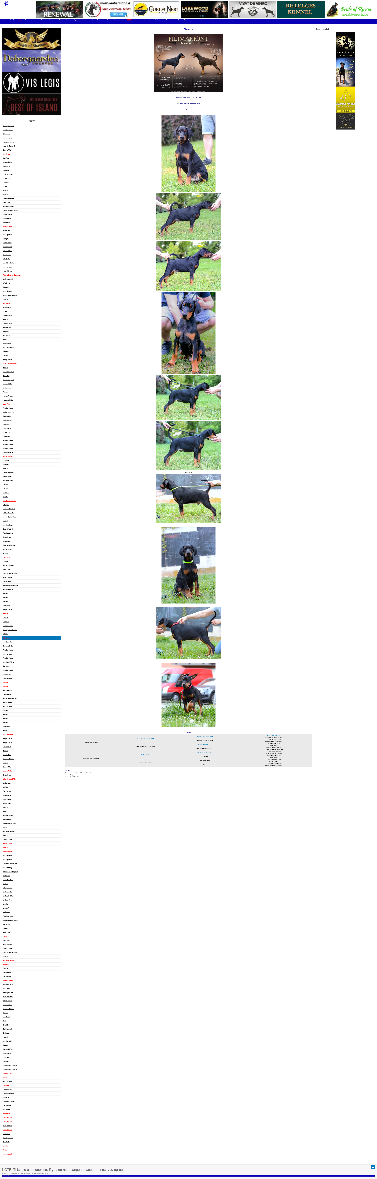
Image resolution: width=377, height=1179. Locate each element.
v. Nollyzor (6, 505)
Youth (61, 20)
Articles (92, 20)
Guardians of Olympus (10, 864)
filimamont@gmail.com (75, 779)
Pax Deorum (7, 791)
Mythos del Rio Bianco (273, 735)
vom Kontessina (8, 815)
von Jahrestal (7, 549)
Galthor (5, 884)
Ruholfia (5, 682)
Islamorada (6, 924)
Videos (150, 20)
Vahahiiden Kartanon (9, 263)
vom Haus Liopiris (8, 206)
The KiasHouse (7, 690)
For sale (68, 20)
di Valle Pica (6, 186)
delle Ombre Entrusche (10, 1065)
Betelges (6, 182)
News (20, 20)
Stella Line (6, 1033)
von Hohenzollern (8, 372)
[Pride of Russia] (349, 9)
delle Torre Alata (8, 997)
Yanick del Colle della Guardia (145, 738)
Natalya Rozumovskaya (10, 585)
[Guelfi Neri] (155, 9)
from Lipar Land (8, 916)
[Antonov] (345, 72)
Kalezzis (5, 319)
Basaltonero (7, 255)
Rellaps (5, 835)
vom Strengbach (8, 944)
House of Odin (7, 384)
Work (35, 20)
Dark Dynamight (8, 678)
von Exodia (6, 1109)
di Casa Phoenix (8, 452)
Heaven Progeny (8, 396)
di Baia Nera (6, 170)
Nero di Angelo (7, 843)
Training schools (119, 20)
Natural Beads (7, 271)
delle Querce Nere (8, 198)
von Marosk (6, 335)
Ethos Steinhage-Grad (204, 744)
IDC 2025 (129, 20)
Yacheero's (6, 912)
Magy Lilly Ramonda (9, 146)
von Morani (6, 154)
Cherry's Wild (7, 150)
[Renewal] (59, 9)
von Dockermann (8, 734)
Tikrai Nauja (6, 376)
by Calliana (6, 876)
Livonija (5, 904)
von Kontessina (7, 138)
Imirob (5, 339)
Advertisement (140, 20)
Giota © (165, 20)
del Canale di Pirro (8, 896)
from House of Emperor (10, 872)
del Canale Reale (8, 984)
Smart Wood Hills (8, 529)
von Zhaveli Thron (8, 662)
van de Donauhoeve (9, 831)
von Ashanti (6, 988)
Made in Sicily (7, 343)
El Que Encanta (7, 1073)
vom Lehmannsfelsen (10, 295)
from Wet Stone (8, 174)
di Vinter (5, 634)
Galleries (108, 20)
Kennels (84, 20)
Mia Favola (6, 303)
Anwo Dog (6, 1097)
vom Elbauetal (7, 642)
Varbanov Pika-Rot (9, 509)
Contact (157, 20)
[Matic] (31, 39)
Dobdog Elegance (8, 126)
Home (5, 20)
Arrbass (5, 751)
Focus (5, 827)
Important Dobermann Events (179, 20)
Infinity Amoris (7, 360)
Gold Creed (6, 940)
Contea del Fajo (8, 1049)
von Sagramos (7, 235)
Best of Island (7, 243)
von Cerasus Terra (8, 347)
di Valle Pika (6, 178)
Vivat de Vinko (7, 771)
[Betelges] (300, 9)
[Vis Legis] (31, 83)
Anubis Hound (7, 214)
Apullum (5, 190)
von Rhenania (7, 1041)
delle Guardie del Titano (10, 210)
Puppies (76, 20)
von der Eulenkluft (8, 565)
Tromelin (6, 666)
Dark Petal (6, 158)
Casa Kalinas (7, 416)
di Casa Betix (7, 795)
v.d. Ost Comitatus (8, 513)
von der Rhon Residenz (10, 698)
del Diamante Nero (9, 412)
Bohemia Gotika (8, 646)
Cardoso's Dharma (8, 472)
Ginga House (7, 537)
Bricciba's (6, 964)
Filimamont (6, 638)
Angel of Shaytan (8, 408)
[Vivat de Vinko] (252, 9)
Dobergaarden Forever (10, 630)
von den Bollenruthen (9, 517)
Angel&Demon (7, 609)
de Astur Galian (7, 839)
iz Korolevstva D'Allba (9, 779)
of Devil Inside (7, 291)
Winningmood (7, 247)
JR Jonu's (6, 1085)
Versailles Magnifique (9, 823)
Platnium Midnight (8, 533)
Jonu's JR (6, 493)
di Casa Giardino (8, 980)
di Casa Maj (6, 436)
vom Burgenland (8, 130)
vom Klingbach (7, 1154)
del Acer (5, 787)
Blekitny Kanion (7, 851)
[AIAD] (107, 9)
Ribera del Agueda (8, 1101)
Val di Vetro (6, 202)
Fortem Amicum (8, 589)
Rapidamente (7, 819)
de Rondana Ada (8, 279)
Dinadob (5, 561)
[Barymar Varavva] (345, 45)
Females (52, 20)
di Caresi (5, 299)
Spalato (5, 618)
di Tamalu (6, 460)
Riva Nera (6, 464)
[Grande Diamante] (345, 121)
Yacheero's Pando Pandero (204, 752)
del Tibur (5, 497)
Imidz (4, 811)
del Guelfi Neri (7, 420)
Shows (27, 20)
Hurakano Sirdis (8, 400)
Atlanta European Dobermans (12, 275)
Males (43, 20)
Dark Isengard (7, 1029)
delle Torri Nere (7, 799)
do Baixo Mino (7, 226)
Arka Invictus (7, 218)
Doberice (6, 936)
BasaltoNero (7, 755)
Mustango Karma (8, 142)
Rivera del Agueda (8, 380)
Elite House (6, 134)
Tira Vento (6, 1142)
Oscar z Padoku (145, 754)
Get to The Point (8, 880)
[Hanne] (31, 61)
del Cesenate (7, 428)
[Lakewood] (204, 9)
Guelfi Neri (6, 1061)
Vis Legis (5, 355)
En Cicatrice (6, 166)
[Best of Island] (31, 105)
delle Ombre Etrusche (9, 501)
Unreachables (7, 1089)
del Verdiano (7, 388)
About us (13, 20)
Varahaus (6, 622)
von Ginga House (8, 525)
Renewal (5, 392)
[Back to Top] (373, 1167)
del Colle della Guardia (10, 573)
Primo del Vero (7, 702)
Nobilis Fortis (7, 327)
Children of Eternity (9, 545)
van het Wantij (7, 868)
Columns (100, 20)
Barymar (5, 593)
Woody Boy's (7, 803)
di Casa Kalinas (7, 162)
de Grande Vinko (8, 480)
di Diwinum (6, 222)
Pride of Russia (7, 1118)
